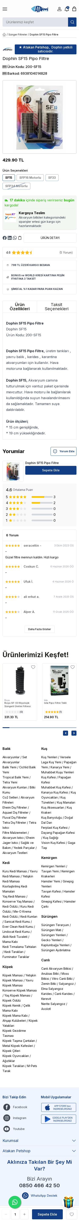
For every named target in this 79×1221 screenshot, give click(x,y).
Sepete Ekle (51, 470)
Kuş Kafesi (48, 777)
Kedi (6, 863)
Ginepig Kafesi (51, 901)
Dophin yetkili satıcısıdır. (45, 49)
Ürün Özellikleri (20, 306)
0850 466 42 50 (39, 1185)
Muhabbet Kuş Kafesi (56, 787)
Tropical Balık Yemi (16, 777)
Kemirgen (49, 858)
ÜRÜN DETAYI (50, 238)
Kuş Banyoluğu (51, 817)
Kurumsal (10, 1140)
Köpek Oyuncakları (16, 1056)
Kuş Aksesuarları (52, 807)
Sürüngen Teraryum (55, 925)
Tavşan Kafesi (51, 891)
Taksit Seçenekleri (56, 306)
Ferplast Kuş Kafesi (54, 827)
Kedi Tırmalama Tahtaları (19, 947)
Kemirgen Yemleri (53, 866)
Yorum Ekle (67, 451)
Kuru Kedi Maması (15, 871)
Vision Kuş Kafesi (53, 842)
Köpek (8, 967)
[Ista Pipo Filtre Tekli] (59, 680)
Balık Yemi (9, 767)
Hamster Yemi (50, 881)
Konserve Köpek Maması (20, 990)
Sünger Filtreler (17, 34)
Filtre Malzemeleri (15, 832)
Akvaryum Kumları (15, 787)
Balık (7, 749)
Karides (46, 994)
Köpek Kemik (12, 1005)
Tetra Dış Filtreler (14, 822)
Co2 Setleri (10, 797)
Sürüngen (49, 916)
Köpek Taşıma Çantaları (19, 1040)
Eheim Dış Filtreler (15, 807)
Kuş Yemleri (49, 757)
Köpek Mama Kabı (15, 1015)
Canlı (45, 960)
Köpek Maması (13, 975)
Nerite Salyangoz (53, 1004)
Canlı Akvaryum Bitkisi (56, 968)
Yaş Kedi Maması (14, 896)
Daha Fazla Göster (39, 629)
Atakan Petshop (17, 1151)
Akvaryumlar (11, 757)
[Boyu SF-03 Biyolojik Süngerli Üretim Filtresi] (20, 680)
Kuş (44, 749)
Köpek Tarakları (13, 1066)
